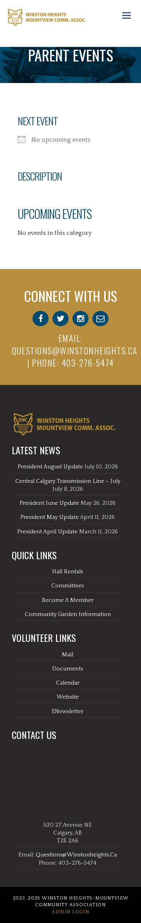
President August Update (50, 466)
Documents (67, 668)
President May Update (49, 517)
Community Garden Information (68, 614)
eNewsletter (67, 711)
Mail (67, 654)
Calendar (68, 682)
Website (67, 697)
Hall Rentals (67, 571)
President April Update (47, 531)
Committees (67, 585)
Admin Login (70, 911)
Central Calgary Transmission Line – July (67, 481)
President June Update (49, 503)
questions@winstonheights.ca (75, 350)
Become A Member (68, 600)
